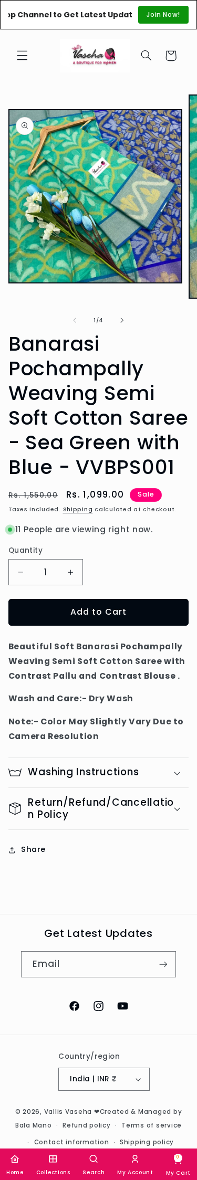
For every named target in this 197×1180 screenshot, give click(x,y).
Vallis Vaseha (68, 1112)
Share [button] (33, 849)
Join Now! (163, 14)
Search (93, 1172)
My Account (135, 1172)
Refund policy (87, 1125)
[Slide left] (74, 320)
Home (15, 1172)
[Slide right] (122, 320)
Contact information (71, 1142)
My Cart (178, 1165)
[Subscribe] (163, 964)
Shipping (78, 509)
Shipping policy (147, 1142)
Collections (53, 1172)
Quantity (25, 550)
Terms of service (151, 1125)
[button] (22, 56)
